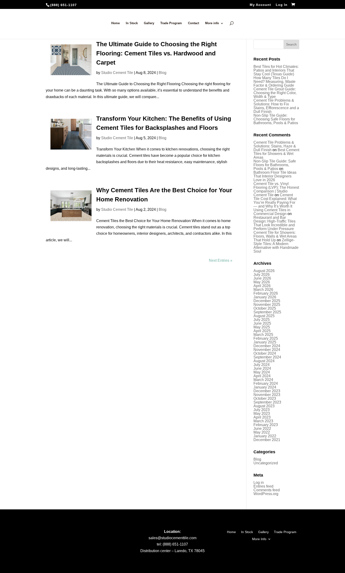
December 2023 (266, 391)
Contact (193, 23)
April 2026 (262, 286)
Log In (282, 5)
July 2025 (261, 320)
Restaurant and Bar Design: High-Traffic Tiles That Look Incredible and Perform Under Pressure (274, 223)
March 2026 (263, 290)
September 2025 (267, 312)
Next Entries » (220, 260)
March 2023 (263, 421)
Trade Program (171, 23)
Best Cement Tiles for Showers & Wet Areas (276, 153)
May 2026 (261, 282)
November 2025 (266, 305)
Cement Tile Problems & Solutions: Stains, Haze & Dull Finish (274, 146)
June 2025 (262, 323)
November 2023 (266, 395)
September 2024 (267, 357)
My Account (260, 5)
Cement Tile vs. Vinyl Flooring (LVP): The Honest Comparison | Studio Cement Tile (276, 189)
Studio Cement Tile (117, 73)
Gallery (149, 23)
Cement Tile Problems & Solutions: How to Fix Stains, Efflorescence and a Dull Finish (276, 106)
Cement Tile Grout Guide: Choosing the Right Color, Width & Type (274, 93)
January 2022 (264, 436)
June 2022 (262, 429)
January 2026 (264, 297)
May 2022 (261, 432)
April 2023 (262, 417)
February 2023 (265, 425)
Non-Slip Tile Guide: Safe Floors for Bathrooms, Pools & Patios (274, 165)
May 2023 (261, 413)
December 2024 (266, 346)
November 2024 (266, 350)
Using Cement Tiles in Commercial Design (271, 212)
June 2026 (262, 278)
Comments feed (266, 490)
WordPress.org (265, 494)
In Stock (132, 23)
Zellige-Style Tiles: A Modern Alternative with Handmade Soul (276, 245)
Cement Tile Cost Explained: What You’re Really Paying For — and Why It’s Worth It (275, 200)
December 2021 (266, 440)
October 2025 (264, 308)
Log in (258, 483)
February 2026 (265, 293)
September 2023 (267, 402)
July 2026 (261, 275)
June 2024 (262, 368)
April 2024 (262, 376)
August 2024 (264, 361)
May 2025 (261, 327)
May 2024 (261, 372)
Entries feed (263, 486)
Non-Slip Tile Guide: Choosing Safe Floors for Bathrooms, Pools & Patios (275, 119)
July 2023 (261, 410)
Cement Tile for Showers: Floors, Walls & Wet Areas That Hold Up (275, 236)
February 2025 (265, 338)
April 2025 (262, 331)
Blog (162, 73)
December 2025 (266, 301)
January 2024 (264, 387)
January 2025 (264, 342)
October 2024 (264, 353)
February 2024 (265, 383)
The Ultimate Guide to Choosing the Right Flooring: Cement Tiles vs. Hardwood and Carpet (156, 53)
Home (115, 23)
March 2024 (263, 380)
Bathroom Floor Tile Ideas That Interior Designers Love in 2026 (274, 176)
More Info (259, 539)
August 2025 (264, 316)
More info (212, 23)
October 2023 (264, 398)
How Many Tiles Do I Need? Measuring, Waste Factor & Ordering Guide (274, 81)
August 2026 (264, 271)
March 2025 (263, 335)
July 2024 (261, 365)
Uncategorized (265, 463)
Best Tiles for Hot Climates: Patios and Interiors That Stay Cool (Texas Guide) (276, 70)
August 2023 (264, 406)
